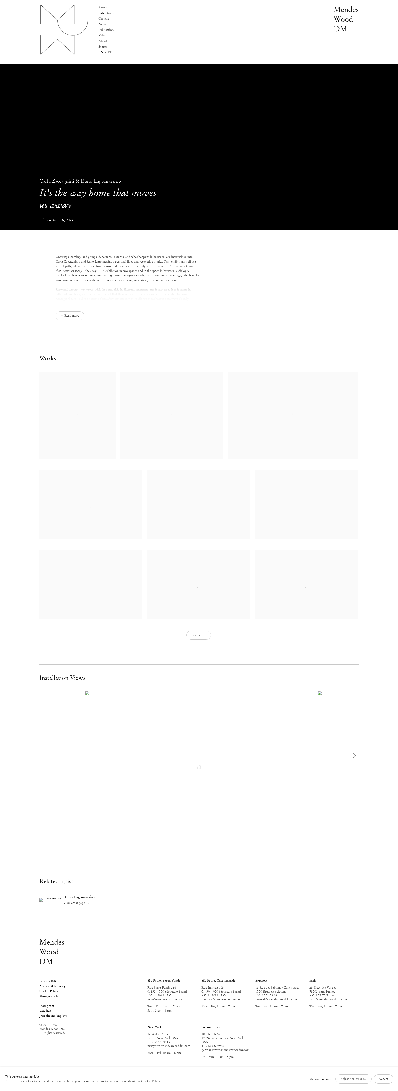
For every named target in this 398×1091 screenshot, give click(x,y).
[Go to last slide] (44, 755)
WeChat (45, 1011)
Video (102, 35)
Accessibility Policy (52, 986)
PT (110, 52)
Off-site (103, 19)
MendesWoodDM (51, 951)
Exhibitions (106, 13)
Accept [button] (383, 1079)
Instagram (46, 1006)
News (102, 24)
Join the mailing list (53, 1016)
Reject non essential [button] (353, 1079)
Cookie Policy (48, 991)
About (102, 41)
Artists (103, 7)
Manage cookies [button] (50, 996)
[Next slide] (354, 755)
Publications (106, 30)
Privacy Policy (49, 981)
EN (100, 52)
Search (102, 46)
